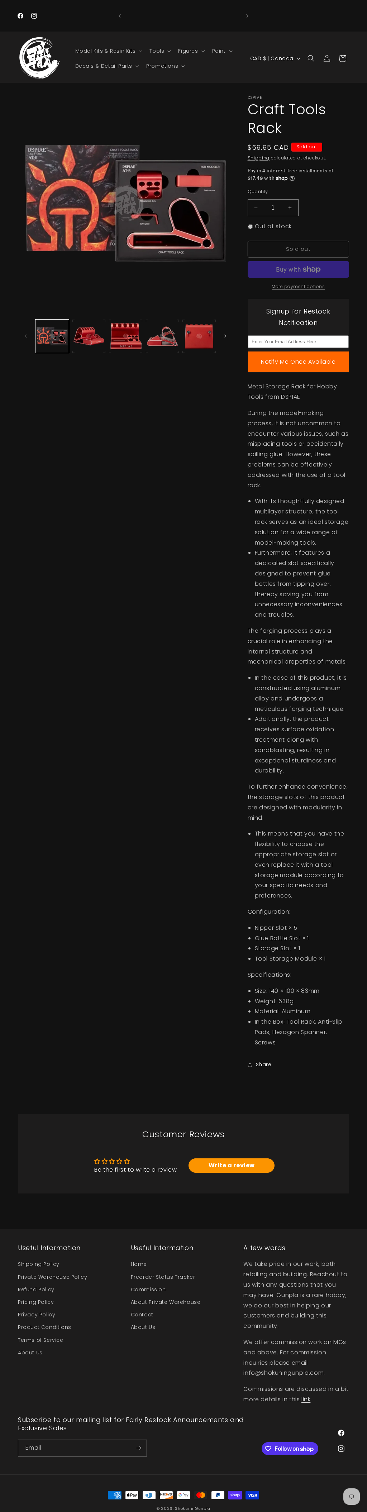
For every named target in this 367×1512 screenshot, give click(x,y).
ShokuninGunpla (192, 1508)
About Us (30, 1352)
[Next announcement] (247, 16)
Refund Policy (36, 1289)
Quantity (258, 191)
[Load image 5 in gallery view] (199, 336)
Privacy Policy (36, 1314)
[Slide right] (225, 336)
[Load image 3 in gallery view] (125, 336)
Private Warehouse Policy (52, 1277)
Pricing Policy (36, 1302)
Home (139, 1264)
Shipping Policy (38, 1264)
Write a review (232, 1165)
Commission (148, 1289)
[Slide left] (26, 336)
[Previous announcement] (120, 16)
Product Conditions (44, 1327)
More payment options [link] (298, 286)
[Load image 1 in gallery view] (52, 336)
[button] (108, 50)
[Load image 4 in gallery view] (162, 336)
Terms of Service (40, 1340)
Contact (142, 1314)
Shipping (259, 158)
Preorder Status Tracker (163, 1277)
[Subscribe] (139, 1448)
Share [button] (264, 1064)
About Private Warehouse (166, 1302)
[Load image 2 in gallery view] (89, 336)
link (305, 1399)
